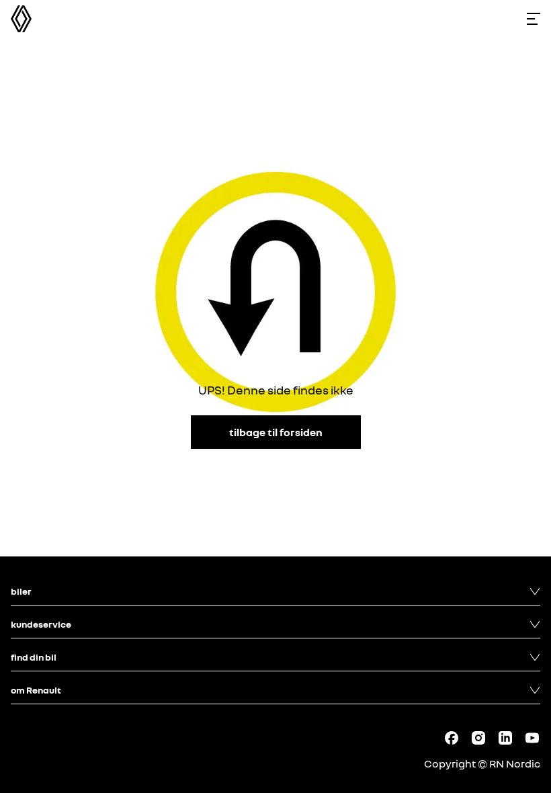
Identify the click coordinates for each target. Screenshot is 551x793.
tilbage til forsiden (276, 432)
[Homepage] (21, 18)
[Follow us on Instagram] (478, 738)
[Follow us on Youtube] (532, 738)
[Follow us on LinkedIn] (505, 738)
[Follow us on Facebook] (451, 738)
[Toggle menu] (533, 19)
